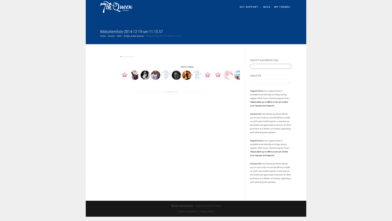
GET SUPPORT (249, 7)
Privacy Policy (207, 211)
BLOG (266, 7)
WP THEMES (282, 7)
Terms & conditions (188, 211)
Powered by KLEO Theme (208, 205)
